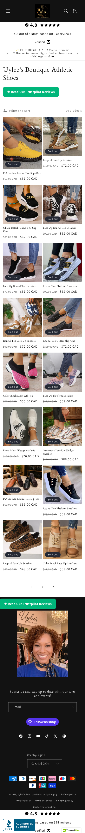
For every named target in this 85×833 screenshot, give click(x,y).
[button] (8, 10)
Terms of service (43, 800)
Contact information (44, 807)
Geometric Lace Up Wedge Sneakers (58, 452)
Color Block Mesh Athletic (18, 395)
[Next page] (53, 587)
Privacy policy (23, 800)
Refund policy (68, 794)
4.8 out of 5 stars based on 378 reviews (42, 34)
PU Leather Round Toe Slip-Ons (21, 173)
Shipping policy (64, 800)
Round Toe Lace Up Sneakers (20, 340)
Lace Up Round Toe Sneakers (59, 227)
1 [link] (31, 587)
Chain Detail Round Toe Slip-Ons (20, 229)
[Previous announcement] (7, 53)
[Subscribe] (72, 707)
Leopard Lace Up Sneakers (57, 160)
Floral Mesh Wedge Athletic (19, 450)
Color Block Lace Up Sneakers (60, 563)
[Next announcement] (77, 53)
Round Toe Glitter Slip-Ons (59, 340)
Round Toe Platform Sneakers (60, 286)
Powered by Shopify (47, 794)
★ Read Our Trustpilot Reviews (31, 92)
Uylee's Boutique (27, 794)
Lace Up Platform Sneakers (58, 395)
